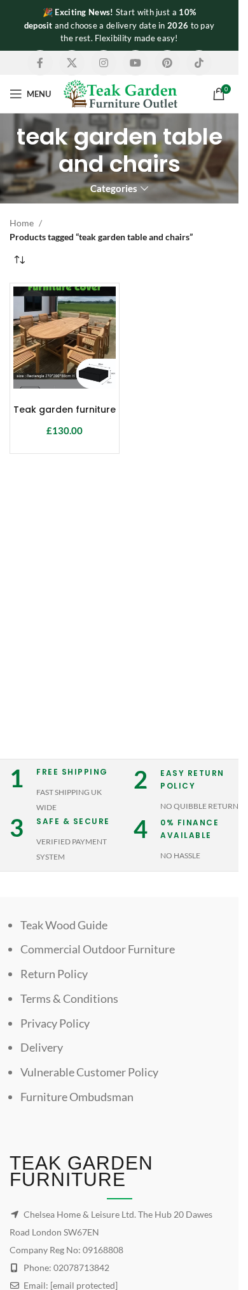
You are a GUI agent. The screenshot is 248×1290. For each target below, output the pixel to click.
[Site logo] (120, 92)
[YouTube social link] (135, 62)
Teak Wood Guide (63, 925)
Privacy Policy (55, 1023)
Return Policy (54, 974)
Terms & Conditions (69, 998)
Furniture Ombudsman (77, 1097)
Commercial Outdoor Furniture (97, 949)
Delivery (41, 1047)
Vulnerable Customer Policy (89, 1072)
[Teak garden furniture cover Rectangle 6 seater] (64, 338)
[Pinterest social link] (167, 62)
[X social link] (72, 62)
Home (22, 222)
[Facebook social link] (40, 62)
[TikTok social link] (199, 62)
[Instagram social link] (103, 62)
